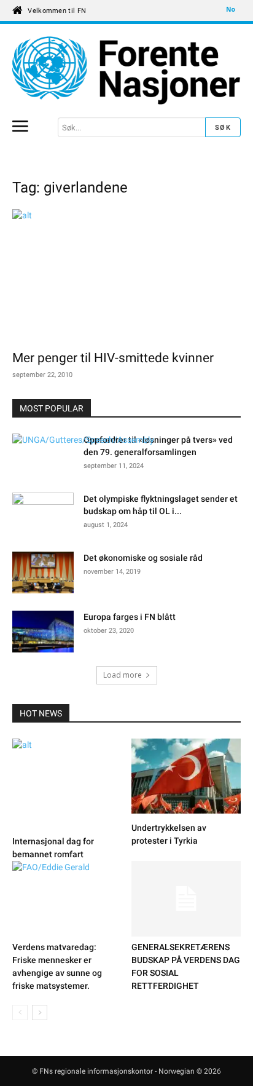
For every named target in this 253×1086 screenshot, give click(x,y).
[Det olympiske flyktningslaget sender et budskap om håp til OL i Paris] (43, 510)
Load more (122, 675)
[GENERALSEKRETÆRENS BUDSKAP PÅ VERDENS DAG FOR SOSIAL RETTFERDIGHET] (186, 899)
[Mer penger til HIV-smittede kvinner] (126, 275)
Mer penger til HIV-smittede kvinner (113, 358)
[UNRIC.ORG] (126, 70)
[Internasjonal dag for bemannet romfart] (67, 785)
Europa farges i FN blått (130, 617)
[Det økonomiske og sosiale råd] (43, 573)
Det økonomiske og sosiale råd (143, 558)
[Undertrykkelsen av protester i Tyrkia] (186, 778)
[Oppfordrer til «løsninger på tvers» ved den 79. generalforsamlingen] (83, 440)
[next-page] (39, 1012)
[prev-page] (20, 1012)
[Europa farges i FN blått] (43, 634)
